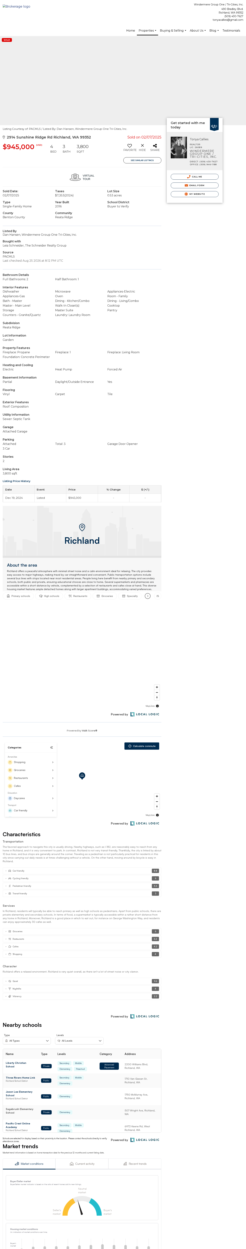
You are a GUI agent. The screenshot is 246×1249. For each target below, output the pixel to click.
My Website (197, 194)
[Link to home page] (17, 7)
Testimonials (231, 30)
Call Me (196, 176)
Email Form (196, 185)
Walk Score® (89, 730)
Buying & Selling (173, 32)
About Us (198, 32)
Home (130, 30)
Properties (148, 32)
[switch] (129, 149)
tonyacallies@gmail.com (228, 19)
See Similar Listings (142, 160)
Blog (214, 32)
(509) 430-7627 (233, 16)
